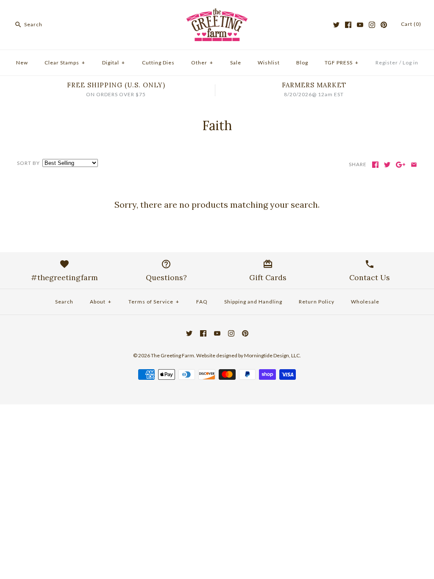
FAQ (202, 301)
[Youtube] (360, 25)
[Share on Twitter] (387, 164)
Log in (410, 62)
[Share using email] (414, 164)
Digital (113, 62)
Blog (302, 62)
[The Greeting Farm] (217, 13)
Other (202, 62)
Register (387, 62)
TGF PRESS (342, 62)
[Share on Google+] (401, 164)
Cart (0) (411, 24)
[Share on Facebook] (375, 164)
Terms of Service (153, 301)
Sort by (28, 163)
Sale (235, 62)
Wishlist (269, 62)
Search (64, 301)
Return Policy (316, 301)
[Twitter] (336, 25)
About (100, 301)
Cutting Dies (158, 62)
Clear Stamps (65, 62)
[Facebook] (348, 25)
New (22, 62)
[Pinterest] (384, 25)
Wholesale (365, 301)
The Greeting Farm (172, 355)
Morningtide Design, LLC (272, 355)
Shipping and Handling (253, 301)
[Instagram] (372, 25)
